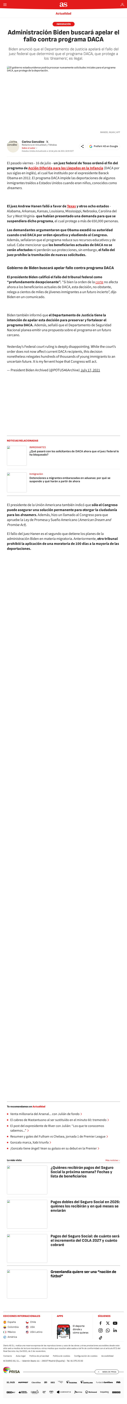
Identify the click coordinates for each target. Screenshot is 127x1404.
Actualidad (63, 14)
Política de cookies (61, 1356)
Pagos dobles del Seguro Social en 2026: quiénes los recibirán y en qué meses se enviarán (85, 1206)
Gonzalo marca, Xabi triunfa (29, 1142)
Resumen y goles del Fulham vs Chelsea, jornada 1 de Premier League (58, 1136)
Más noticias (112, 1160)
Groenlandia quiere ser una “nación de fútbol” (83, 1273)
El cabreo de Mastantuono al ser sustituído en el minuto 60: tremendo (58, 1120)
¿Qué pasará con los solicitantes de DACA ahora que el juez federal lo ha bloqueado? (74, 453)
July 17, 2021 (90, 370)
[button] (82, 146)
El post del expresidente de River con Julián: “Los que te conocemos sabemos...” (57, 1128)
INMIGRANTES (37, 447)
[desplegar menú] (5, 4)
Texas (71, 206)
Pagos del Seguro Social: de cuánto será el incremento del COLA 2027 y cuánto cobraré (85, 1240)
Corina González (33, 142)
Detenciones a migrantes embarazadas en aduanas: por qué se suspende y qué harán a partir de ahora (69, 479)
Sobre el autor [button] (28, 148)
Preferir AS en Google (106, 146)
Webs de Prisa (109, 1372)
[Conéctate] (122, 5)
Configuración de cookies (85, 1356)
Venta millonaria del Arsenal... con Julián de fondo (45, 1114)
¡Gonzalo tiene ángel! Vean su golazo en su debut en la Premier (53, 1148)
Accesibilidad (107, 1356)
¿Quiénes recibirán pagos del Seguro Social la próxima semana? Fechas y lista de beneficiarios (82, 1172)
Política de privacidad (39, 1356)
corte (99, 282)
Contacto (7, 1356)
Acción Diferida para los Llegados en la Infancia (65, 168)
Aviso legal (20, 1356)
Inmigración (64, 24)
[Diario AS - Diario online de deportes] (63, 4)
